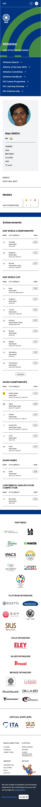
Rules (5, 770)
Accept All (24, 797)
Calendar (7, 750)
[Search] (31, 3)
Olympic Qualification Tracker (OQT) (27, 754)
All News (6, 747)
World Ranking (27, 747)
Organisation (8, 765)
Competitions (8, 752)
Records (25, 750)
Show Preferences (9, 797)
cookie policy (20, 790)
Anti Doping (7, 768)
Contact (6, 773)
